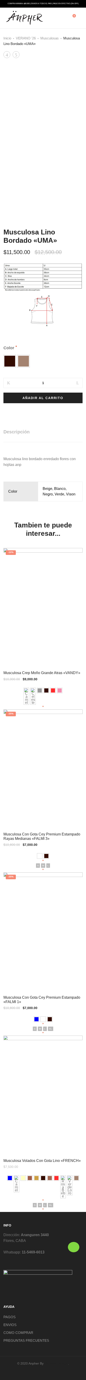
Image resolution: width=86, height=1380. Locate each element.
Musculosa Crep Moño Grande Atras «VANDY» (41, 673)
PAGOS (9, 1317)
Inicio (7, 38)
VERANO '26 (26, 38)
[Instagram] (47, 1371)
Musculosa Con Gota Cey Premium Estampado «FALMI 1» (41, 999)
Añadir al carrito (42, 398)
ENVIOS (10, 1325)
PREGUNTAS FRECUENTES (26, 1340)
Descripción (16, 431)
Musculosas (49, 38)
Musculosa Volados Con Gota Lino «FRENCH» (42, 1161)
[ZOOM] (75, 72)
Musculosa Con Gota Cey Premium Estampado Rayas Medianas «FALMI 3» (41, 836)
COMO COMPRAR (18, 1333)
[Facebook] (39, 1371)
